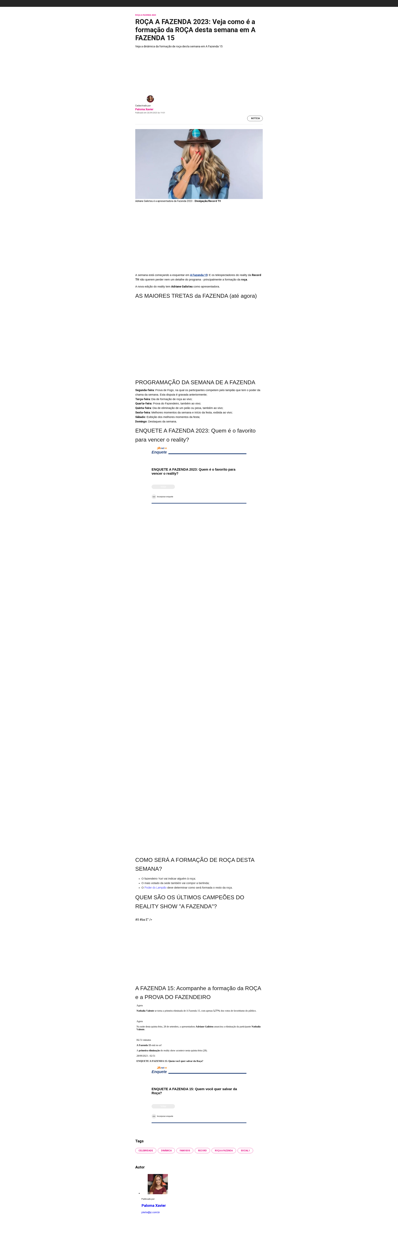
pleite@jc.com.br (150, 1212)
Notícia (255, 118)
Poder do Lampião (155, 887)
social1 (245, 1150)
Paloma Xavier (144, 109)
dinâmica (166, 1150)
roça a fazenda (224, 1150)
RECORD (202, 1150)
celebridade (146, 1150)
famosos (185, 1150)
